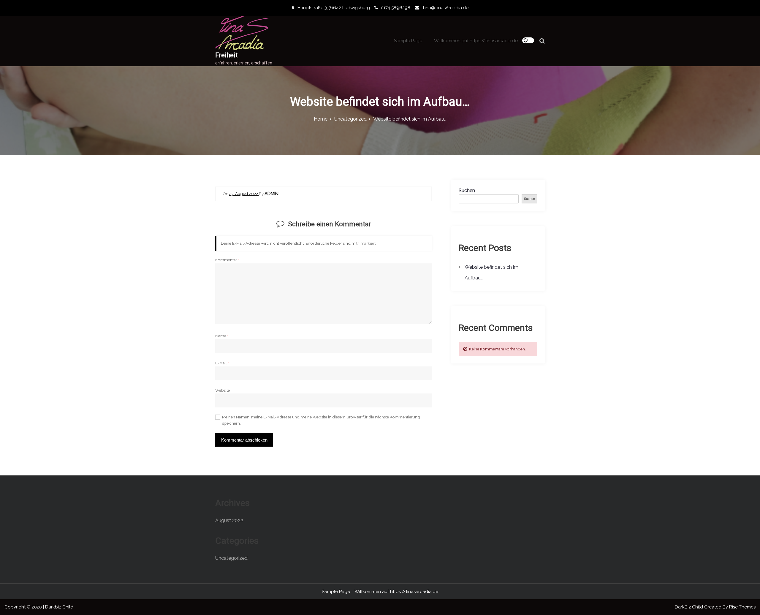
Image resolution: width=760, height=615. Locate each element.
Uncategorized (231, 558)
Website (222, 390)
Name (221, 335)
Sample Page (408, 40)
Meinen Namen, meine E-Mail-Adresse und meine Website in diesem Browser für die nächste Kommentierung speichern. (321, 420)
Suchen (467, 190)
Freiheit (226, 55)
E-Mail (222, 363)
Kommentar (227, 259)
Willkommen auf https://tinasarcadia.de (476, 40)
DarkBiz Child (689, 607)
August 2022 (229, 520)
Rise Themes (742, 607)
